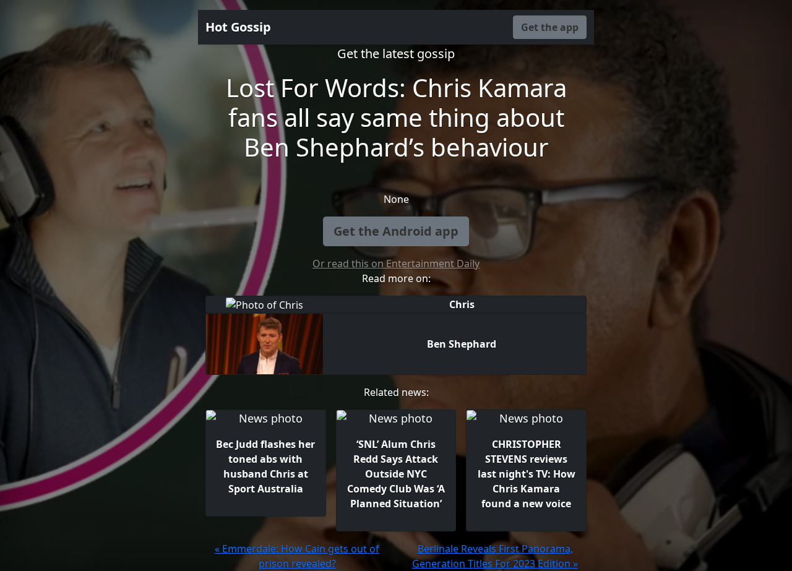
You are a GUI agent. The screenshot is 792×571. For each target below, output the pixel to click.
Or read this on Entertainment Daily (396, 263)
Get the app (550, 27)
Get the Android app (396, 231)
